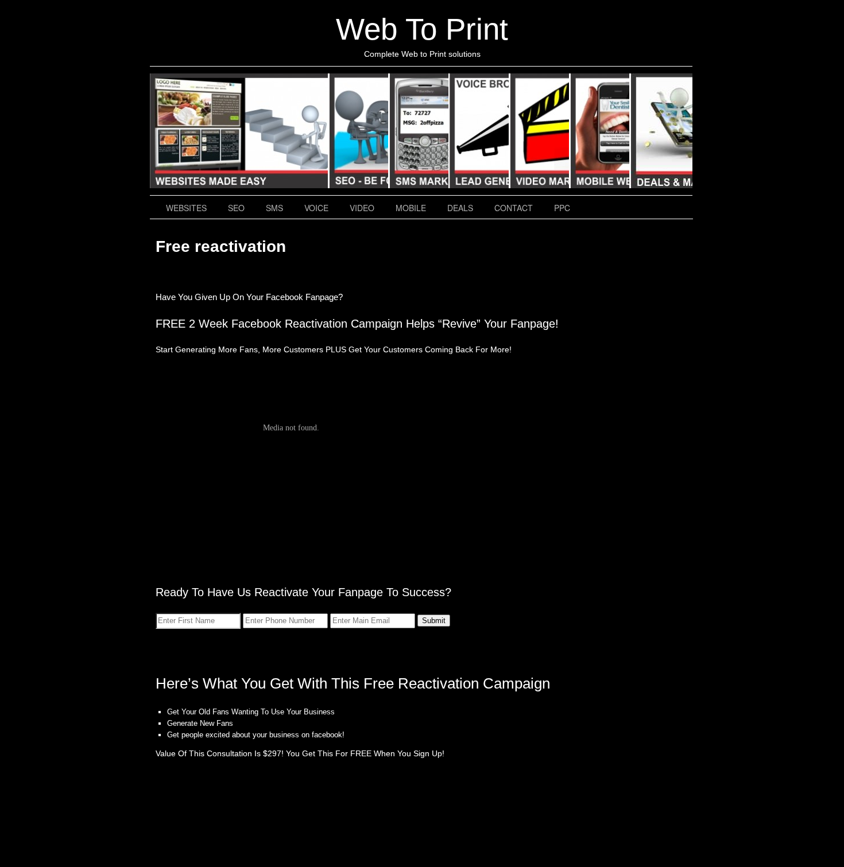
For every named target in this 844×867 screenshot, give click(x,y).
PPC (562, 207)
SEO (359, 130)
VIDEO (540, 130)
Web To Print (422, 29)
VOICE (480, 130)
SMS (419, 130)
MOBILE (600, 130)
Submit (434, 620)
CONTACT (513, 207)
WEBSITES (239, 130)
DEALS (661, 130)
